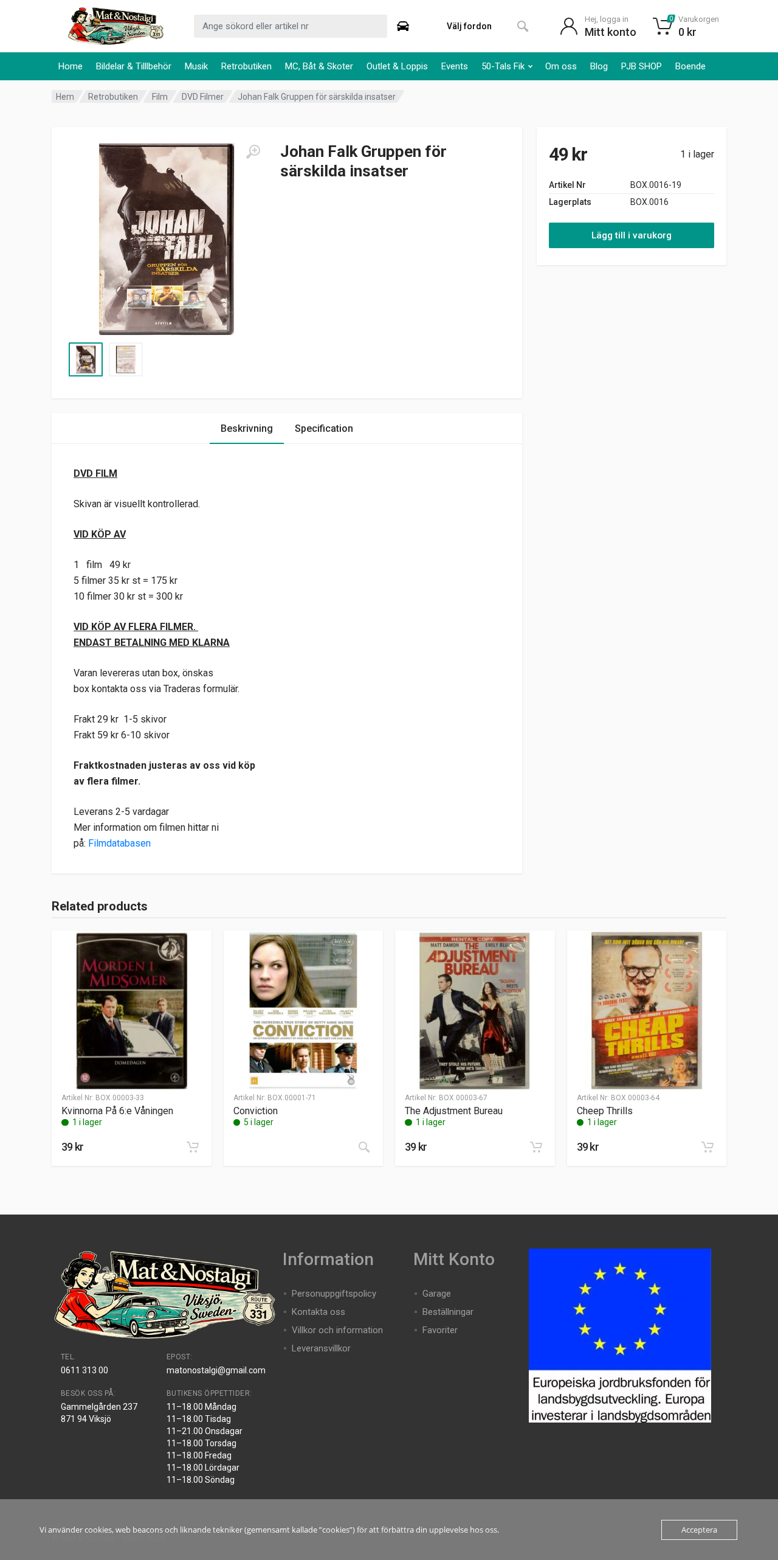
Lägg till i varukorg (631, 235)
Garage (436, 1293)
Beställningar (447, 1311)
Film (160, 97)
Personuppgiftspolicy (334, 1293)
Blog (599, 66)
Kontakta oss (318, 1311)
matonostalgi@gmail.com (216, 1370)
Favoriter (440, 1330)
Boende (690, 66)
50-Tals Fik (503, 66)
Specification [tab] (324, 428)
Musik (196, 66)
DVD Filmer (203, 97)
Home (70, 66)
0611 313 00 (84, 1370)
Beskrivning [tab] (247, 428)
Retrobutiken (246, 66)
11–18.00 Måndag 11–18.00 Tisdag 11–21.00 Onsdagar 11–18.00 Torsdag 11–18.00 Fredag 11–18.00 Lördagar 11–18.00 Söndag (205, 1443)
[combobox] (290, 26)
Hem (65, 97)
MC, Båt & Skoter (319, 66)
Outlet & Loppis (397, 66)
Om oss (561, 66)
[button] (193, 1147)
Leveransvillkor (321, 1348)
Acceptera (699, 1529)
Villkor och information (337, 1330)
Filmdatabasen (119, 843)
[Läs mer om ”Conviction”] (364, 1147)
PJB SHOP (641, 66)
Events (454, 66)
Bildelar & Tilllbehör (133, 66)
